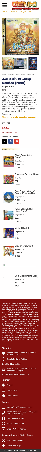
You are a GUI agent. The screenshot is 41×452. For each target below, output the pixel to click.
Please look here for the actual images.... (19, 117)
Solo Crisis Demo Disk (26, 275)
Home (4, 74)
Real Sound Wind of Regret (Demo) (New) (26, 192)
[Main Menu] (5, 5)
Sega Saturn (10, 74)
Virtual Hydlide (22, 228)
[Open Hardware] (19, 12)
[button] (4, 63)
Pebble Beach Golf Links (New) (24, 210)
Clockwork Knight (24, 246)
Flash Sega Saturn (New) (24, 156)
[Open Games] (9, 12)
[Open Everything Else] (32, 12)
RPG (4, 90)
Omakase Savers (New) (27, 174)
